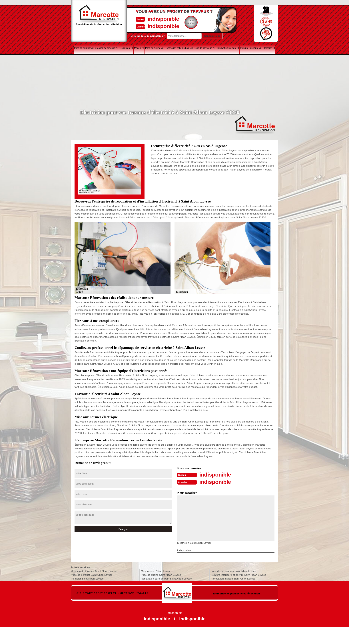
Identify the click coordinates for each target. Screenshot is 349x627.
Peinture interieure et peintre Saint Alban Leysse (238, 574)
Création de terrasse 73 (106, 48)
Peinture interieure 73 (251, 48)
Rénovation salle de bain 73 (179, 48)
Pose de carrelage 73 (204, 48)
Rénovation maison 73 (227, 48)
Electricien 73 (126, 48)
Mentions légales (134, 593)
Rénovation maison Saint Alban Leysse (233, 578)
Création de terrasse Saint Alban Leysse (94, 571)
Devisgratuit (191, 22)
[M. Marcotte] (177, 591)
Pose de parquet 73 (84, 48)
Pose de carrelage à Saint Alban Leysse (233, 571)
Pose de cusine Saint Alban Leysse (161, 574)
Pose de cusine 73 (154, 48)
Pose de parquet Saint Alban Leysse (92, 574)
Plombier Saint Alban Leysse (87, 578)
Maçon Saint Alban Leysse (156, 571)
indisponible (163, 19)
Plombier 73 (269, 48)
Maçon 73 (139, 48)
